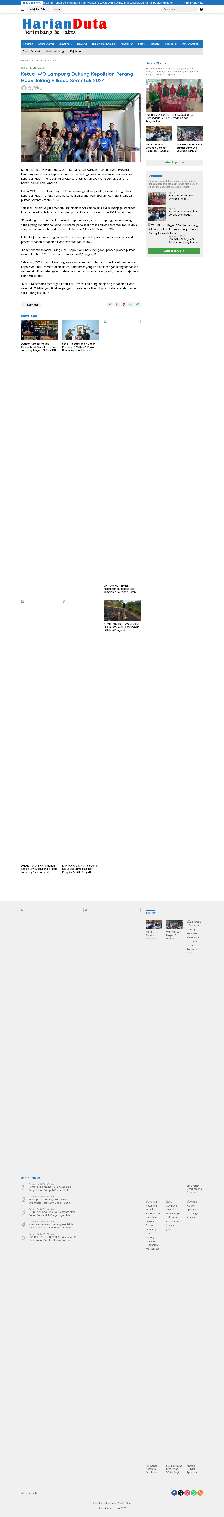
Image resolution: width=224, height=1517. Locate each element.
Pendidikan (127, 44)
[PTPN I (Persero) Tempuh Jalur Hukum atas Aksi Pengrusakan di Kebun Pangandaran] (122, 610)
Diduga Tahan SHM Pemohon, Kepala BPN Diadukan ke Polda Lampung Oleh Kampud (39, 869)
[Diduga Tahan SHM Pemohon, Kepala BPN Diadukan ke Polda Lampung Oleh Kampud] (39, 731)
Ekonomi (155, 44)
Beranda (28, 44)
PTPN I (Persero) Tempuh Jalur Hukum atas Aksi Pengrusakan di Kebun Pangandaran (121, 627)
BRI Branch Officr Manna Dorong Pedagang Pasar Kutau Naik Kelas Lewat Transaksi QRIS (194, 1189)
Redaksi (97, 1503)
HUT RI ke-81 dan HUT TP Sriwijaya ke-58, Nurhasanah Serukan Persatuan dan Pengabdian (170, 118)
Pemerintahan (190, 44)
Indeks (57, 9)
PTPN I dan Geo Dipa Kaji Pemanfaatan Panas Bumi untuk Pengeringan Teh (52, 1213)
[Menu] (23, 9)
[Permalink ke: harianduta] (24, 87)
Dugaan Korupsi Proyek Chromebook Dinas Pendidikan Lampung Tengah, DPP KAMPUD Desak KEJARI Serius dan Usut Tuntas (39, 347)
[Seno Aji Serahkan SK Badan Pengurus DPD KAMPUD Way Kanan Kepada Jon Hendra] (80, 330)
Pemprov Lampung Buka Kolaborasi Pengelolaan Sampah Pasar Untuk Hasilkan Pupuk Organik (50, 1188)
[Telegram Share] (131, 304)
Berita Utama (46, 44)
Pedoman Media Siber (119, 1503)
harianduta (33, 86)
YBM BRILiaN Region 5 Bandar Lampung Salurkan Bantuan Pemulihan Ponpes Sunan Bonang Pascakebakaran (189, 148)
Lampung (64, 44)
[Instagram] (187, 1493)
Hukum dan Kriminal (104, 44)
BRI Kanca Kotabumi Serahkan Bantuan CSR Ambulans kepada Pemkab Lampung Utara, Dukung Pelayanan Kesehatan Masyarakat (153, 1469)
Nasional (82, 44)
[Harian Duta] (65, 26)
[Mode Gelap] (201, 9)
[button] (194, 9)
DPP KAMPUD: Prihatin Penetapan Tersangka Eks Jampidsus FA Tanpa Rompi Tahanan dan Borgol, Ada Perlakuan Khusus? (120, 589)
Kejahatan (76, 51)
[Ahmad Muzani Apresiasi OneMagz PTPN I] (195, 1331)
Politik (141, 44)
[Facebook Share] (110, 304)
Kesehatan (171, 44)
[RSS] (200, 1493)
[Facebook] (174, 1493)
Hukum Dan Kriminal (32, 68)
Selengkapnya (173, 162)
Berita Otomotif (32, 51)
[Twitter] (181, 1493)
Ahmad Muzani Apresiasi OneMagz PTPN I (192, 1469)
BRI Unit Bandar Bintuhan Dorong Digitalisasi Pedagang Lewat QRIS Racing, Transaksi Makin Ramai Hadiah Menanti (159, 148)
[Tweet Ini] (117, 304)
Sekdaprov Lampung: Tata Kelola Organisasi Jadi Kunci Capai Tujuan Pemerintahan (49, 1201)
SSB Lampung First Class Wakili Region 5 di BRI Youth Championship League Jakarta (174, 1469)
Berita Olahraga (55, 51)
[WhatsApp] (194, 1493)
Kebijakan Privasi (39, 9)
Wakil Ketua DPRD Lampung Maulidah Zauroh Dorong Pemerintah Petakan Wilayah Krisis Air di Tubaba (51, 1226)
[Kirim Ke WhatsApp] (138, 304)
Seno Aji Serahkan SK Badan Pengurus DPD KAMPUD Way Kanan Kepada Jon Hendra (79, 347)
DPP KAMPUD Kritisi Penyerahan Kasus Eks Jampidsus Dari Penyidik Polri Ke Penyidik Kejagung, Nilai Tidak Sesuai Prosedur (80, 869)
